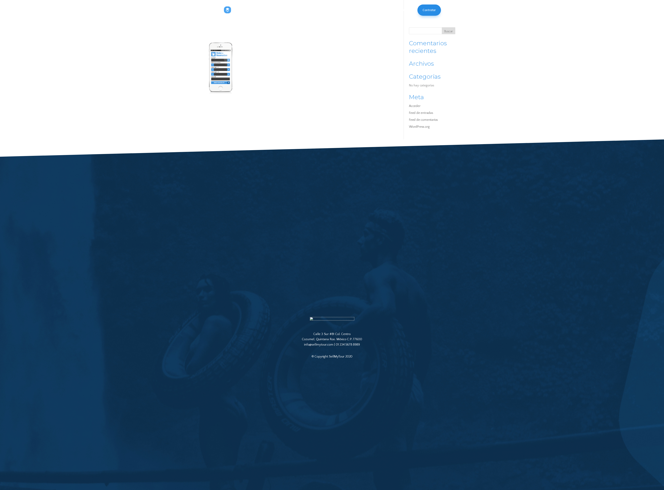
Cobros (408, 10)
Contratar (429, 10)
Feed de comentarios (423, 120)
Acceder (415, 106)
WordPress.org (419, 127)
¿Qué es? (340, 10)
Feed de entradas (421, 113)
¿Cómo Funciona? (362, 10)
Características (388, 10)
